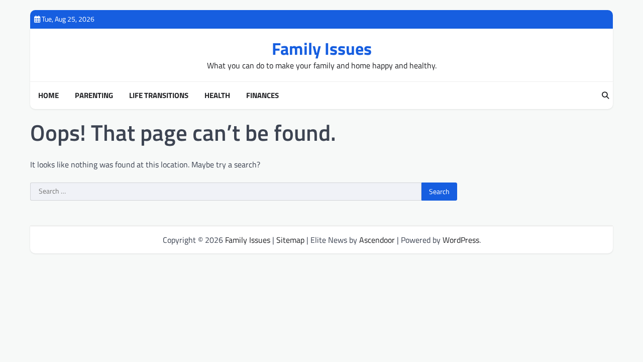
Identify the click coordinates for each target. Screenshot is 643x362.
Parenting (94, 95)
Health (217, 95)
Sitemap (290, 240)
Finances (262, 95)
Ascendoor (377, 240)
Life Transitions (158, 95)
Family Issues (322, 48)
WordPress (461, 240)
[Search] (605, 95)
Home (48, 95)
